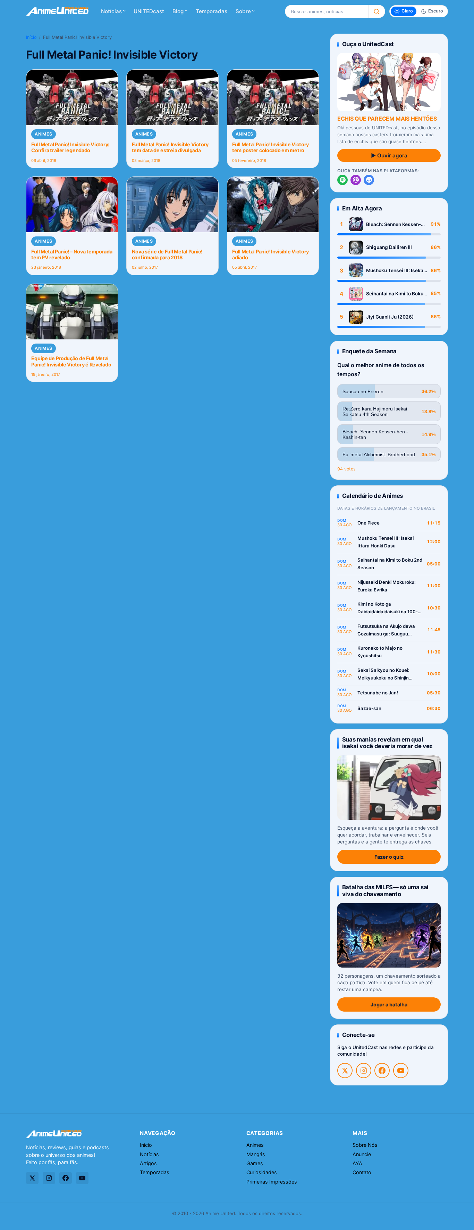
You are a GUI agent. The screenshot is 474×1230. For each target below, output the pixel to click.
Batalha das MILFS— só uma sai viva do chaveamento (385, 890)
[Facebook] (382, 1070)
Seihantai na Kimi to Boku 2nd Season (394, 294)
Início (31, 37)
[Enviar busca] (376, 11)
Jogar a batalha (389, 1004)
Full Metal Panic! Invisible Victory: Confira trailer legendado (70, 147)
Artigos (148, 1163)
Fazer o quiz (389, 857)
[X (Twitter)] (345, 1070)
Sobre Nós (365, 1145)
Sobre (243, 11)
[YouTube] (400, 1070)
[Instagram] (363, 1070)
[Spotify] (342, 180)
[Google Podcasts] (369, 180)
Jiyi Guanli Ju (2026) (390, 317)
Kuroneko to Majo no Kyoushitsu (380, 651)
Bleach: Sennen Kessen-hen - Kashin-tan (393, 224)
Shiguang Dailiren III (389, 247)
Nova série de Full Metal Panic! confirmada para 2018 (167, 254)
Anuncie (362, 1154)
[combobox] (326, 11)
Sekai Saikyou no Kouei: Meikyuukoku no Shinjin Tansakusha (383, 674)
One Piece (368, 523)
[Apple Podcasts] (355, 180)
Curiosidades (261, 1172)
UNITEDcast (149, 11)
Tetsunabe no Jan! (377, 692)
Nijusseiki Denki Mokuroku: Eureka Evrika (386, 585)
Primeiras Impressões (271, 1182)
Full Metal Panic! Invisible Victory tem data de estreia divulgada (170, 147)
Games (254, 1163)
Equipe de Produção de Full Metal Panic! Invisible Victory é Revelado (71, 361)
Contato (362, 1172)
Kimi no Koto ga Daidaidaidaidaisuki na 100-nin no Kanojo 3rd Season (387, 608)
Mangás (255, 1154)
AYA (357, 1163)
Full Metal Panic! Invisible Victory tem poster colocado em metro (270, 147)
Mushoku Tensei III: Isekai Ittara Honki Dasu (395, 271)
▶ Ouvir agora (389, 155)
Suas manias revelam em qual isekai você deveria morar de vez (387, 743)
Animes (43, 134)
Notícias (111, 11)
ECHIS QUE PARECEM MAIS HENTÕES (387, 118)
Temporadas (211, 11)
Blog (178, 11)
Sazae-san (369, 708)
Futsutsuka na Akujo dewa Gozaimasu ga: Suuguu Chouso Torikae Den (386, 630)
